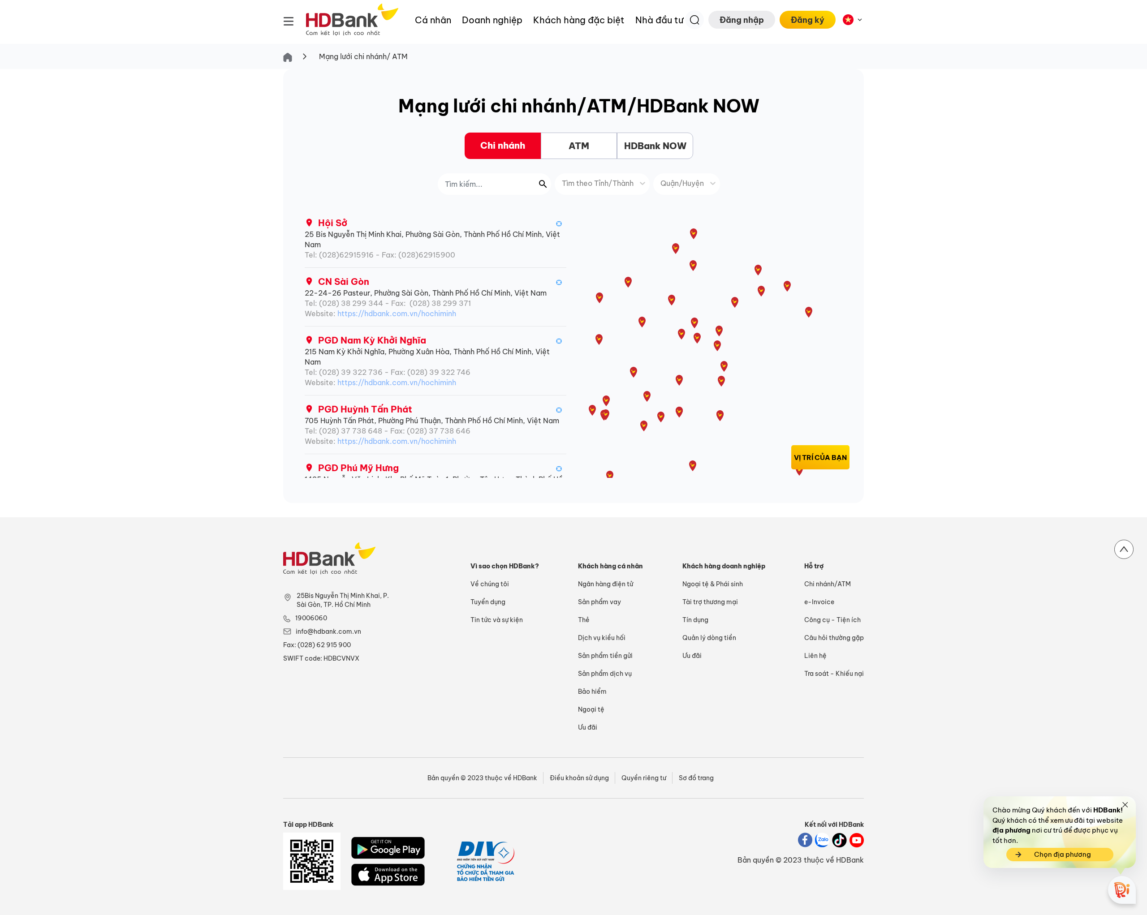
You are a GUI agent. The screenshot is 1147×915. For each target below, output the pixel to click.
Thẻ (584, 620)
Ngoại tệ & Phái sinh (712, 584)
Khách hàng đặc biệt (579, 20)
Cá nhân (433, 20)
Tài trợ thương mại (710, 602)
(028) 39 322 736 (351, 372)
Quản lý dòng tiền (709, 638)
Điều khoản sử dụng (579, 778)
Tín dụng (695, 620)
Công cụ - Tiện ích (832, 620)
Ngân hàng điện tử (605, 584)
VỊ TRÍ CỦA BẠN (820, 457)
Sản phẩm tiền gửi (605, 656)
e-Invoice (819, 602)
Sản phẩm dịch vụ (605, 674)
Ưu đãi (587, 727)
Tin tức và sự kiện (496, 620)
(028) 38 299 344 (351, 303)
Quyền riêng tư (643, 778)
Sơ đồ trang (696, 778)
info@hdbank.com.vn (328, 631)
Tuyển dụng (487, 602)
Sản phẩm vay (599, 602)
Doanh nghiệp (492, 20)
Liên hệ (815, 656)
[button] (559, 223)
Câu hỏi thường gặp (834, 638)
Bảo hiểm (592, 691)
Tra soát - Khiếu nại (834, 674)
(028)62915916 (346, 254)
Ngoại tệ (591, 709)
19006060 (311, 618)
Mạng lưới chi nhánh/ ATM (363, 56)
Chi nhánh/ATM (827, 584)
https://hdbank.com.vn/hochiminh (396, 313)
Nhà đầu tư (659, 20)
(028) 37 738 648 (350, 430)
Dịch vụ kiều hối (601, 638)
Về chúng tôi (489, 584)
